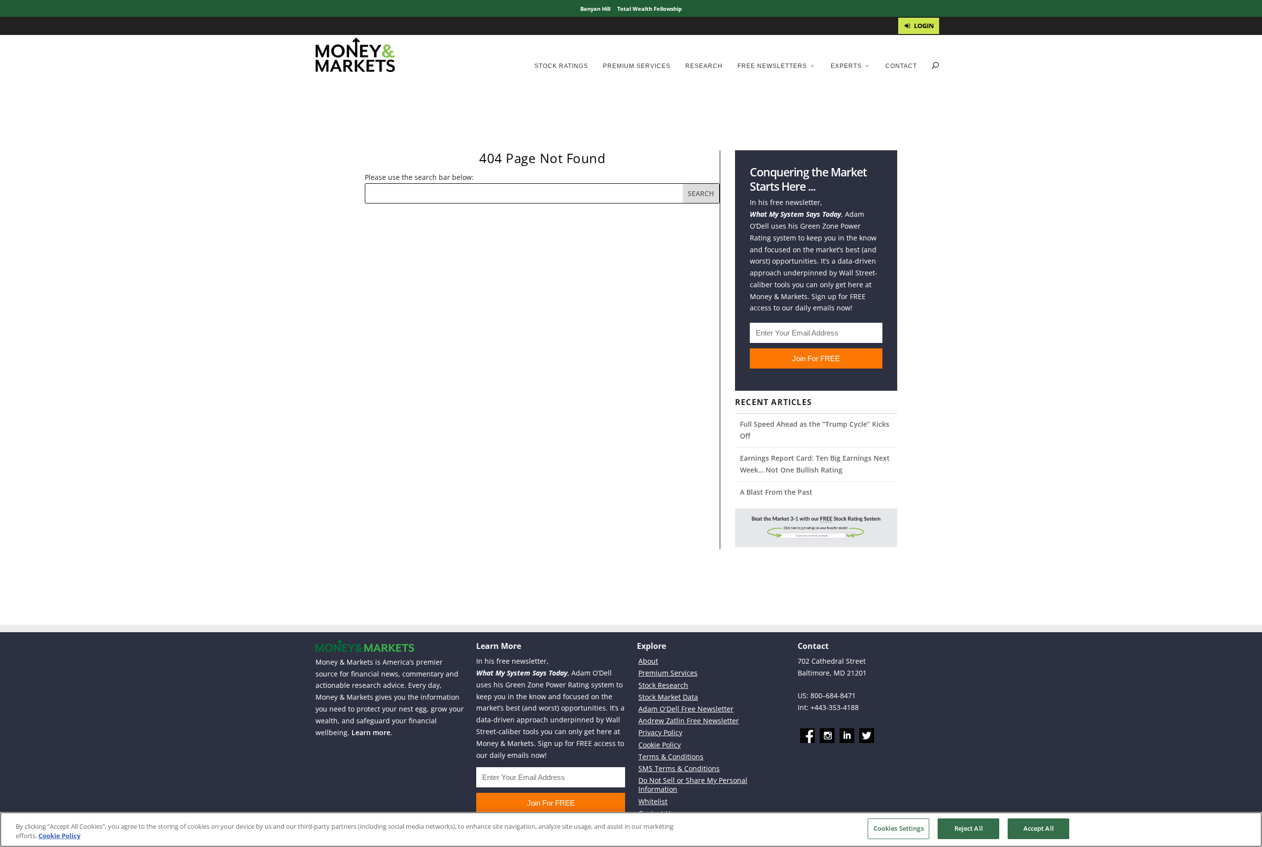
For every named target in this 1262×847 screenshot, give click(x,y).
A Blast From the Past (776, 492)
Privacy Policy (660, 732)
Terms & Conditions (670, 756)
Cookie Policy (659, 744)
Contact (901, 66)
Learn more (370, 732)
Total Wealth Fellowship (649, 8)
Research (704, 66)
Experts (846, 66)
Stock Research (663, 685)
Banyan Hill (595, 8)
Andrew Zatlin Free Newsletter (688, 720)
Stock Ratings (561, 66)
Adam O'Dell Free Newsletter (686, 708)
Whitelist (652, 801)
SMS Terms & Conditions (679, 768)
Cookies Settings (899, 828)
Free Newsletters (772, 66)
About (648, 661)
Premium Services (636, 66)
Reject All (968, 828)
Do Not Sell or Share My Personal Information (692, 785)
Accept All (1038, 828)
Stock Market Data (668, 697)
